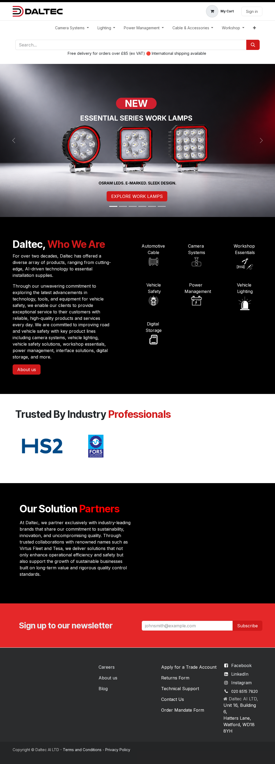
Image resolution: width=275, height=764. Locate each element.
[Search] (253, 45)
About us (26, 369)
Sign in (252, 11)
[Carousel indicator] (113, 206)
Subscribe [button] (247, 625)
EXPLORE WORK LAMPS (137, 196)
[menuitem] (72, 28)
